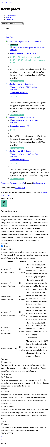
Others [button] (3, 421)
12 (6, 31)
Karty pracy (9, 19)
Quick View (36, 42)
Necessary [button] (5, 243)
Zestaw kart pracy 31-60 (19, 126)
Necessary (7, 246)
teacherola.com (39, 183)
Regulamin (5, 183)
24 (6, 34)
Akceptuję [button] (36, 192)
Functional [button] (4, 359)
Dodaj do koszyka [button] (17, 81)
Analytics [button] (4, 389)
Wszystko (9, 37)
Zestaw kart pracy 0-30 (19, 93)
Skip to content (6, 2)
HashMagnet (20, 188)
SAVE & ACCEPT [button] (7, 433)
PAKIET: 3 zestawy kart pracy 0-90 (23, 53)
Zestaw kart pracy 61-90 (19, 160)
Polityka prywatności (17, 183)
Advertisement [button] (6, 404)
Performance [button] (6, 374)
